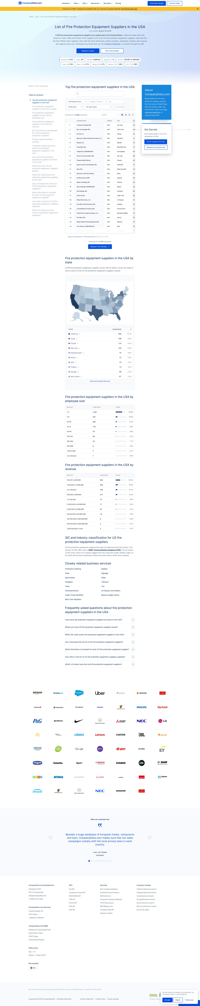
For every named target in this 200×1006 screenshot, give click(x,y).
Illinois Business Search (145, 903)
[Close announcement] (197, 9)
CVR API (72, 899)
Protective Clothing (73, 569)
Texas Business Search (145, 896)
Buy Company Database (109, 889)
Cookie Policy (100, 999)
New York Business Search (147, 906)
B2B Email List (105, 896)
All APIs (72, 889)
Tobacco (105, 582)
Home (31, 17)
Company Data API (107, 910)
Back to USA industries (38, 86)
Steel (103, 578)
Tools (67, 586)
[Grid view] (125, 114)
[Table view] (122, 114)
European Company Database (111, 899)
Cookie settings (113, 999)
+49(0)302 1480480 (36, 918)
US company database (110, 44)
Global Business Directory (109, 892)
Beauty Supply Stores (110, 595)
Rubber (104, 569)
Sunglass (69, 582)
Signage (104, 573)
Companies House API (77, 892)
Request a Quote (106, 913)
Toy (102, 586)
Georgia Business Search (146, 899)
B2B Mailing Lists (106, 906)
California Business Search (147, 889)
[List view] (129, 114)
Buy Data (107, 3)
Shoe (67, 573)
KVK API (72, 906)
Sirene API (73, 903)
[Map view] (132, 114)
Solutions (65, 3)
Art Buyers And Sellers (110, 591)
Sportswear (70, 578)
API (142, 44)
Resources (95, 3)
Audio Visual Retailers (74, 595)
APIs (84, 3)
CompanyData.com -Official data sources (83, 236)
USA (37, 17)
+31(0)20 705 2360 (36, 899)
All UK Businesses (107, 903)
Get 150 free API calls (129, 9)
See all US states (143, 910)
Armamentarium (72, 591)
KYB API (72, 910)
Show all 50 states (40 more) (100, 381)
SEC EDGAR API (75, 896)
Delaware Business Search (146, 892)
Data (76, 3)
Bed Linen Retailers (73, 599)
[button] (87, 50)
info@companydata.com (37, 896)
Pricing (118, 3)
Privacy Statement (87, 999)
